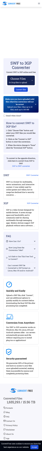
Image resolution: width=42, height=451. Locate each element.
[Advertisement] (21, 29)
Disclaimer (10, 430)
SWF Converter (32, 175)
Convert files (21, 89)
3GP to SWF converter (21, 166)
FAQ (7, 416)
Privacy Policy (12, 425)
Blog (8, 412)
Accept (34, 447)
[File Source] (32, 80)
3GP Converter (33, 203)
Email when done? (13, 115)
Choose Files (18, 80)
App (7, 438)
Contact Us (10, 421)
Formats (9, 408)
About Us (10, 434)
